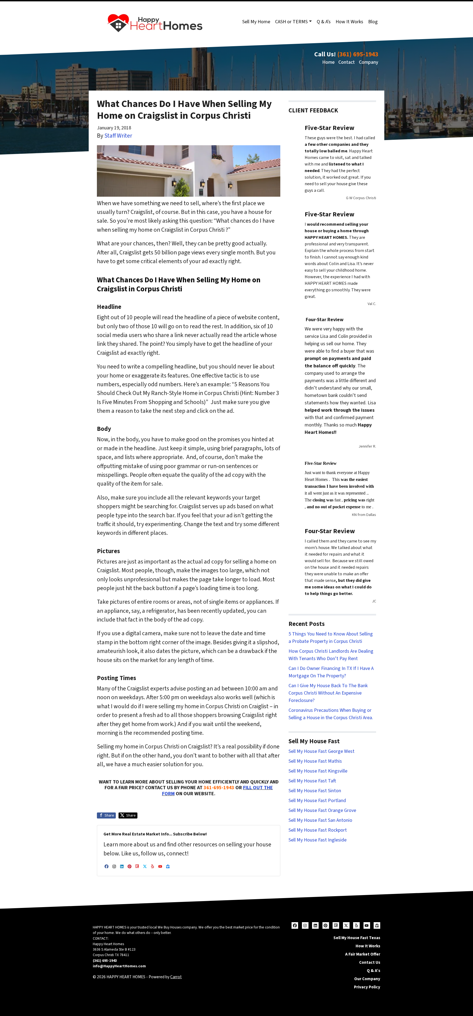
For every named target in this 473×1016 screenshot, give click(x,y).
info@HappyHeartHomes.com (119, 966)
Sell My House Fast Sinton (315, 790)
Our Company (367, 979)
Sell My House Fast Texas (356, 938)
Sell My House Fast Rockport (318, 830)
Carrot (176, 977)
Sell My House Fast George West (321, 751)
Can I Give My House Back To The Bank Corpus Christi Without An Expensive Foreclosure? (328, 693)
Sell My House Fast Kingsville (318, 771)
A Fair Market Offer (362, 954)
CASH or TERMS (291, 21)
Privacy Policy (367, 987)
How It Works (349, 21)
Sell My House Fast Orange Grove (322, 810)
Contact (346, 62)
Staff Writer (118, 136)
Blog (373, 21)
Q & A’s (324, 21)
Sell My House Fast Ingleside (318, 840)
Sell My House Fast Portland (317, 800)
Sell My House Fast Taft (312, 780)
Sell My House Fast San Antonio (320, 820)
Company (368, 62)
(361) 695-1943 (357, 54)
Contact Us (369, 962)
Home (328, 62)
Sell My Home (256, 21)
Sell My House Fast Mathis (315, 761)
